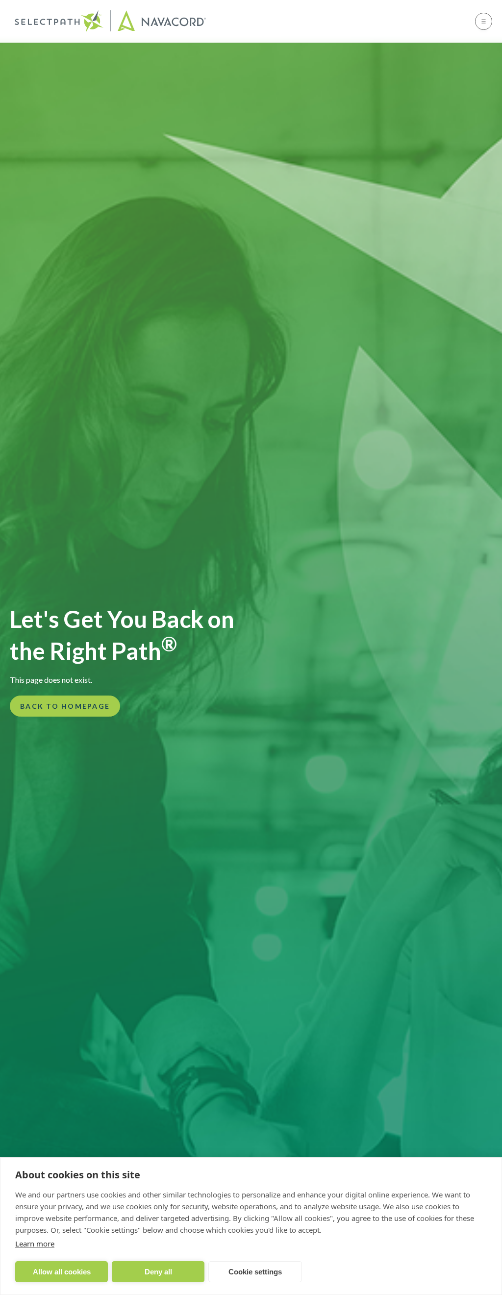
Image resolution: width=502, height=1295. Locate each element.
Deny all (158, 1272)
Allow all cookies (62, 1272)
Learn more (34, 1243)
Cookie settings (255, 1272)
